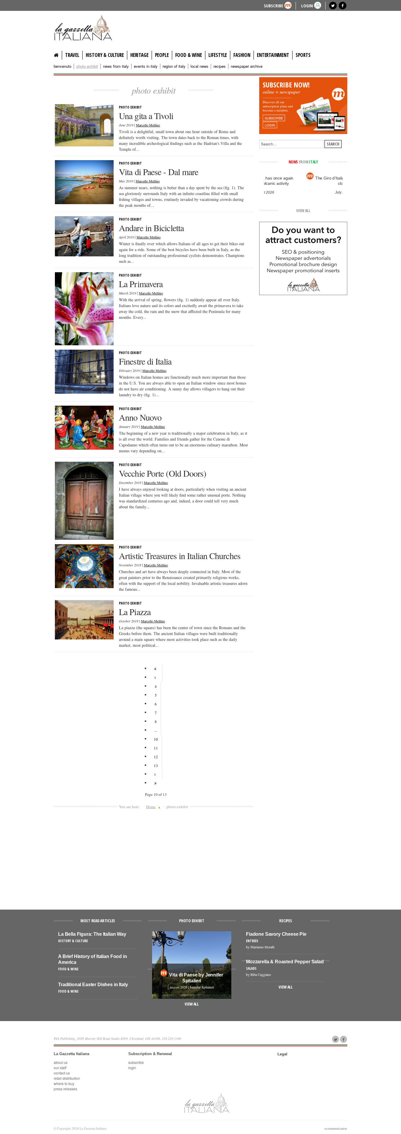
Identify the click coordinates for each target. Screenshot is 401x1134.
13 (156, 765)
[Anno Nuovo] (84, 427)
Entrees (252, 940)
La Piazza (135, 611)
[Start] (155, 668)
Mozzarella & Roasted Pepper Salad (285, 961)
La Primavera (141, 284)
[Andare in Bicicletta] (84, 235)
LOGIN (307, 5)
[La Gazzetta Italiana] (89, 27)
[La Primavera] (84, 308)
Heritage (139, 55)
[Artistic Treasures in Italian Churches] (84, 565)
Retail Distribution (67, 1078)
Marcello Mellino (148, 125)
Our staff (60, 1067)
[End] (155, 783)
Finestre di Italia (145, 361)
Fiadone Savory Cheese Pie (276, 934)
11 (156, 748)
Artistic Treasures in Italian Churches (179, 555)
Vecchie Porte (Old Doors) (162, 473)
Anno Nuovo (140, 417)
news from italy (116, 66)
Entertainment (273, 55)
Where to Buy (64, 1083)
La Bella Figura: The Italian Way (92, 934)
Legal (282, 1054)
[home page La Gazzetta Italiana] (206, 1103)
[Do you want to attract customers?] (303, 257)
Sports (303, 55)
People (162, 55)
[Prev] (155, 677)
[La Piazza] (84, 619)
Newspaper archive (246, 66)
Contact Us (62, 1072)
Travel (72, 55)
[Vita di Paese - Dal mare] (84, 181)
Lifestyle (217, 55)
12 (156, 756)
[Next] (155, 774)
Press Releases (65, 1088)
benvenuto (62, 66)
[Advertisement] (153, 857)
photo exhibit (87, 66)
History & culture (105, 55)
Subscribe (273, 5)
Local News (199, 66)
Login (132, 1067)
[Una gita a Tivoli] (84, 124)
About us (61, 1062)
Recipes (219, 66)
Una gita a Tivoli (146, 115)
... (155, 730)
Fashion (241, 55)
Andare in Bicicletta (151, 227)
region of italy (174, 66)
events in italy (146, 66)
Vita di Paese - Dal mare (158, 171)
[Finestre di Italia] (84, 371)
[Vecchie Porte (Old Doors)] (84, 500)
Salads (251, 968)
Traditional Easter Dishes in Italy (93, 984)
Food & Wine (188, 55)
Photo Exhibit (130, 107)
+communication (335, 1128)
